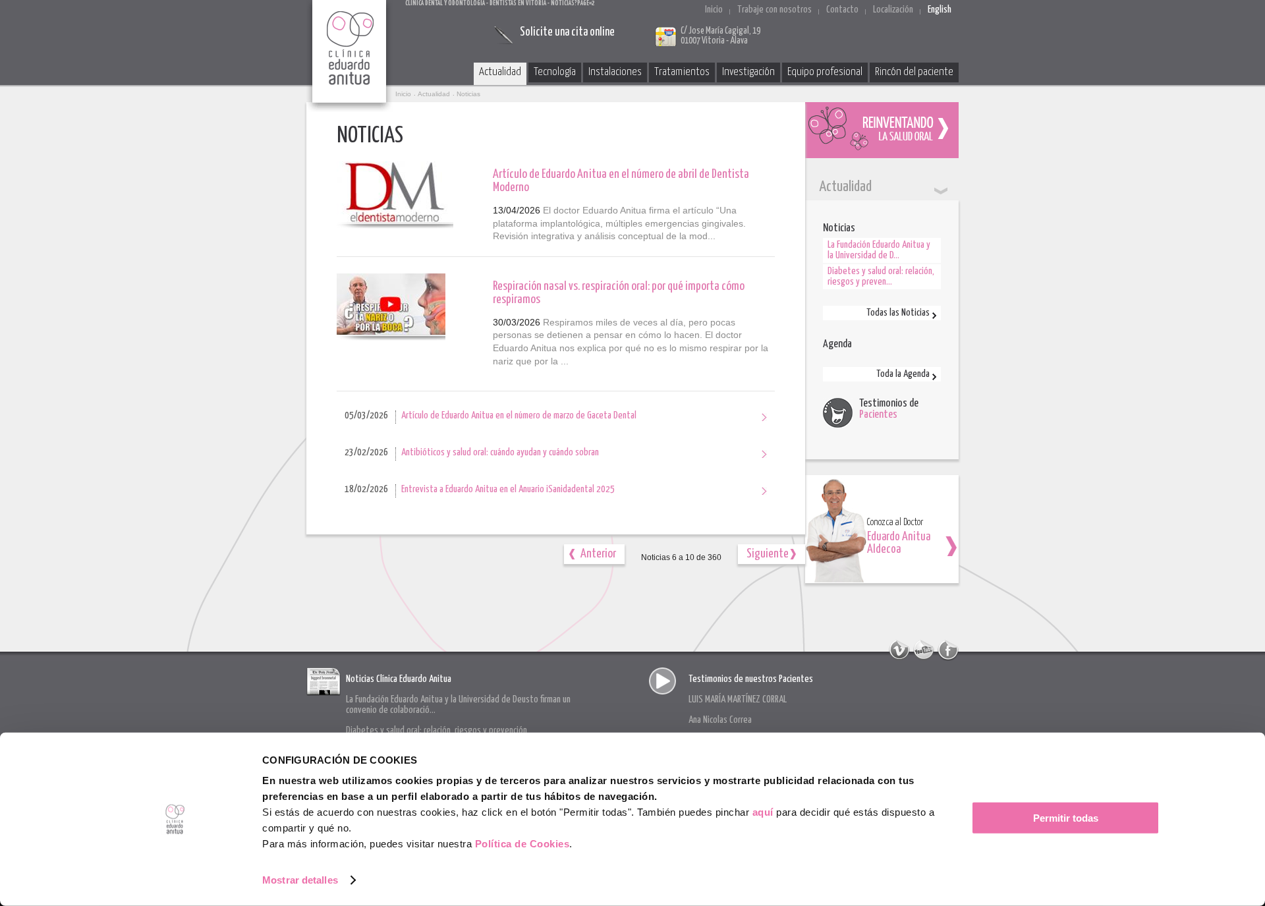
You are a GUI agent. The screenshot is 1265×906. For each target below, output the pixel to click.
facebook (948, 650)
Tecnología (555, 72)
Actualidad (500, 72)
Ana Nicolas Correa (720, 720)
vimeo (899, 650)
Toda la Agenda (903, 374)
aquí (762, 812)
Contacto (842, 9)
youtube (923, 650)
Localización (893, 9)
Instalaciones (615, 72)
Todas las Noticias (898, 313)
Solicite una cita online (567, 32)
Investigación (748, 72)
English (939, 9)
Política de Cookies (522, 843)
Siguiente (767, 554)
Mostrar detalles (300, 880)
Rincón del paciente (914, 72)
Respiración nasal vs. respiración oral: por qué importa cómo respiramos (619, 293)
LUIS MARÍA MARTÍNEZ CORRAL (738, 699)
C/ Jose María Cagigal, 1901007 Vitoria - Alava (720, 35)
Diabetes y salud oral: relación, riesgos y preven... (881, 276)
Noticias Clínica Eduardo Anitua (398, 679)
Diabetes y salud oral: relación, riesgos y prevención (436, 730)
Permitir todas (1065, 818)
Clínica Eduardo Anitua (349, 56)
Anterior (598, 554)
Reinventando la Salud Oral (882, 130)
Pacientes (878, 414)
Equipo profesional (824, 72)
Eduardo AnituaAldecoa (898, 543)
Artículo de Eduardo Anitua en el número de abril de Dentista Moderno (621, 181)
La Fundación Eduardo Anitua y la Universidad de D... (879, 250)
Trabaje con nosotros (774, 9)
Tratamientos (682, 72)
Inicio (714, 9)
